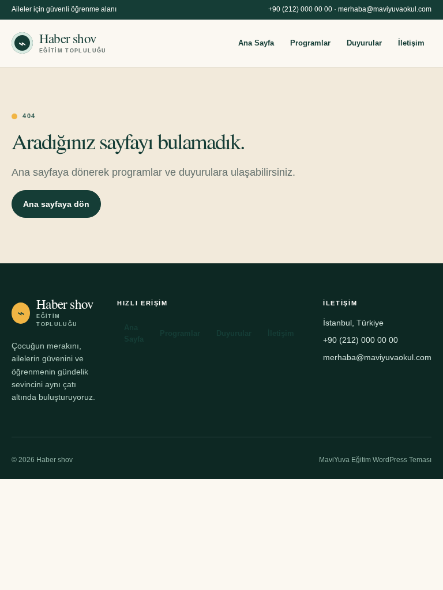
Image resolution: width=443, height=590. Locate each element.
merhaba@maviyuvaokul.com (384, 9)
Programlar (310, 43)
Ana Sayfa (256, 43)
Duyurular (364, 43)
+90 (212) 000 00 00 (300, 9)
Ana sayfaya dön (56, 204)
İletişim (411, 43)
